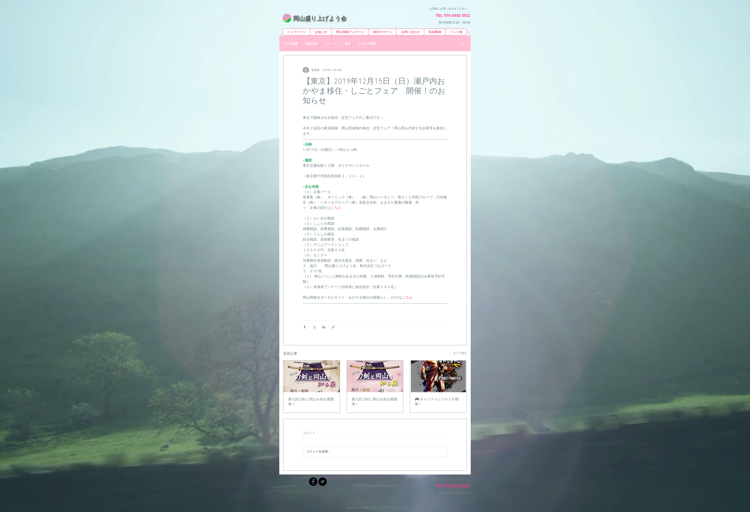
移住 (348, 43)
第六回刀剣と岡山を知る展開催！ (374, 401)
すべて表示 (460, 353)
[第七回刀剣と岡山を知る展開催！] (311, 376)
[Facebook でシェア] (304, 327)
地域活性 (311, 43)
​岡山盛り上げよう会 (320, 18)
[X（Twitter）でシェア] (314, 327)
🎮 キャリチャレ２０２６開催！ (437, 401)
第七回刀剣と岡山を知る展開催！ (311, 401)
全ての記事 (290, 43)
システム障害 (367, 43)
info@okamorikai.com (375, 485)
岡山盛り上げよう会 (371, 507)
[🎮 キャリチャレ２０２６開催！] (438, 376)
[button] (462, 43)
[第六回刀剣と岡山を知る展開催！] (375, 376)
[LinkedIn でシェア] (324, 327)
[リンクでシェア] (333, 327)
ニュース (331, 43)
